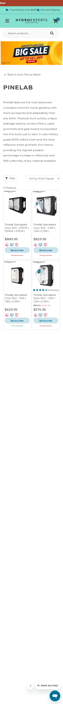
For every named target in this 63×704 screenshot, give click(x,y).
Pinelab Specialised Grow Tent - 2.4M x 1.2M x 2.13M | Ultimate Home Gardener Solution (44, 231)
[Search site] (52, 33)
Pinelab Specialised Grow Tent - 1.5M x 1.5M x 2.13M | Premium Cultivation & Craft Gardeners (17, 301)
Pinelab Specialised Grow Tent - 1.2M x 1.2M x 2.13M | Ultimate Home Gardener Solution (44, 301)
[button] (55, 21)
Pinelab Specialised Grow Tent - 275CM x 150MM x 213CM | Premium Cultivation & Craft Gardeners (17, 231)
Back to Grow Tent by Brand (23, 74)
